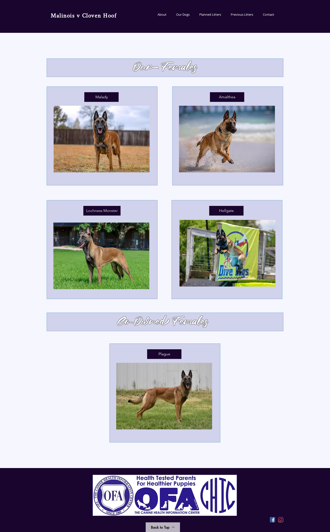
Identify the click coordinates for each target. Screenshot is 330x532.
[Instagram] (280, 519)
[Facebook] (272, 519)
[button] (182, 14)
